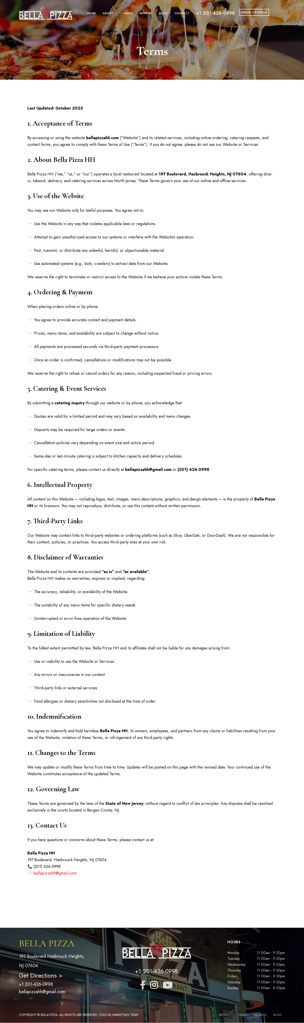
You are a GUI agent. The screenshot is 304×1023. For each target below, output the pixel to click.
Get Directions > (41, 975)
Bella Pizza (49, 1015)
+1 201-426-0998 (36, 984)
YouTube (168, 984)
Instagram (154, 984)
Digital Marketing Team (119, 1015)
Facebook (143, 984)
